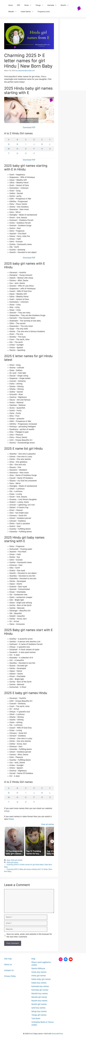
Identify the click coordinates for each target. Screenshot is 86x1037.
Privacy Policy (10, 976)
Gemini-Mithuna (38, 968)
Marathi (11, 12)
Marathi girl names (39, 997)
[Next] (52, 841)
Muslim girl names (39, 1004)
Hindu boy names (38, 972)
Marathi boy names (39, 993)
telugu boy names (39, 1011)
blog (8, 860)
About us (8, 964)
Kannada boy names (40, 986)
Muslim (63, 5)
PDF (18, 5)
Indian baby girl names (41, 979)
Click (7, 811)
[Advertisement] (73, 54)
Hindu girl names (16, 860)
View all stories (47, 824)
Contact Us (9, 970)
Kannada (51, 5)
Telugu (38, 5)
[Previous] (6, 841)
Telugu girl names (38, 1015)
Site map (8, 959)
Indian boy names (38, 983)
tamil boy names (38, 1008)
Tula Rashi (35, 1018)
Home (10, 5)
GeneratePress (57, 1034)
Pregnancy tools (44, 12)
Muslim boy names (39, 1001)
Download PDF (29, 127)
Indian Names (26, 12)
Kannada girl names (39, 990)
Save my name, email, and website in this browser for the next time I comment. (29, 935)
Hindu (26, 5)
